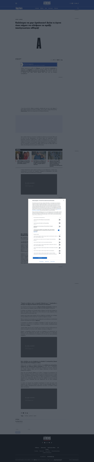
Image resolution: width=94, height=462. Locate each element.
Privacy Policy (52, 261)
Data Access (47, 261)
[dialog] (47, 231)
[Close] (64, 201)
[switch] (59, 219)
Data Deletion (41, 261)
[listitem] (47, 217)
